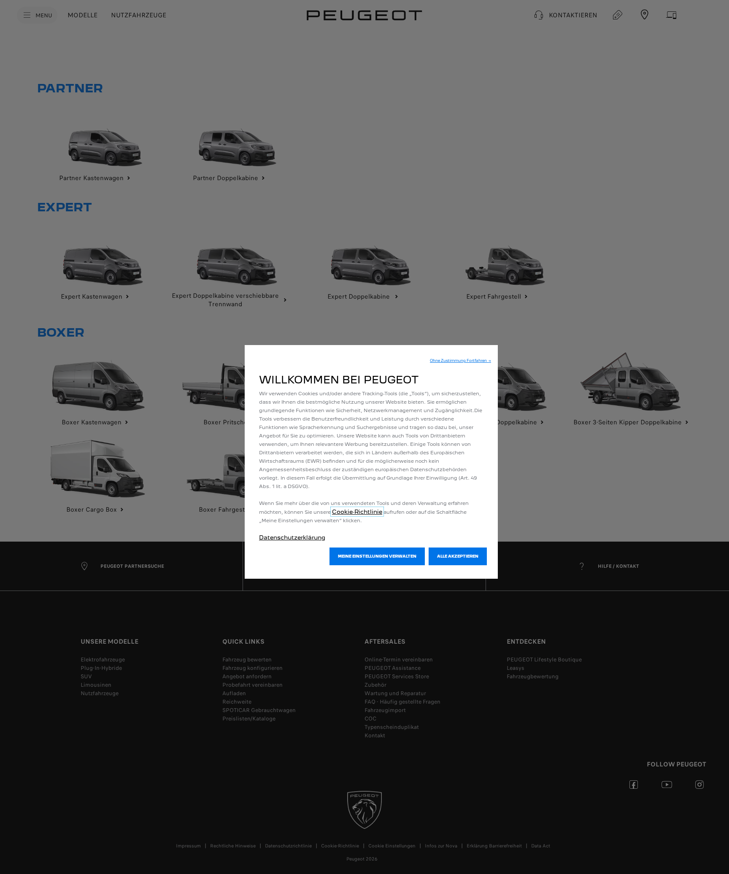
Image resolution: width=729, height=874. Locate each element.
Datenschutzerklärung (292, 537)
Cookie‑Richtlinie (357, 511)
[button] (460, 361)
